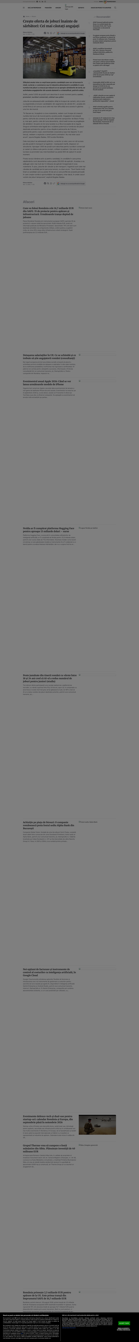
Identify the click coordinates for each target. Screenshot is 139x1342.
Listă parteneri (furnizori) (69, 1327)
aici (22, 1333)
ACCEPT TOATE (124, 1323)
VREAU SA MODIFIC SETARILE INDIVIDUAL (123, 1328)
